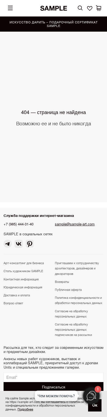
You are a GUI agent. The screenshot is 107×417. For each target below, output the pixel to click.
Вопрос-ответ (13, 303)
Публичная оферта (68, 289)
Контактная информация (21, 279)
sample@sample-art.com (75, 224)
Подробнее (25, 409)
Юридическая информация (23, 287)
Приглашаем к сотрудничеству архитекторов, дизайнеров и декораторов (77, 268)
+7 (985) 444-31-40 (18, 224)
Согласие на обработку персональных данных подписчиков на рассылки (73, 329)
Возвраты (62, 281)
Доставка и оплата (17, 295)
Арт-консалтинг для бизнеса (24, 263)
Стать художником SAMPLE (23, 271)
